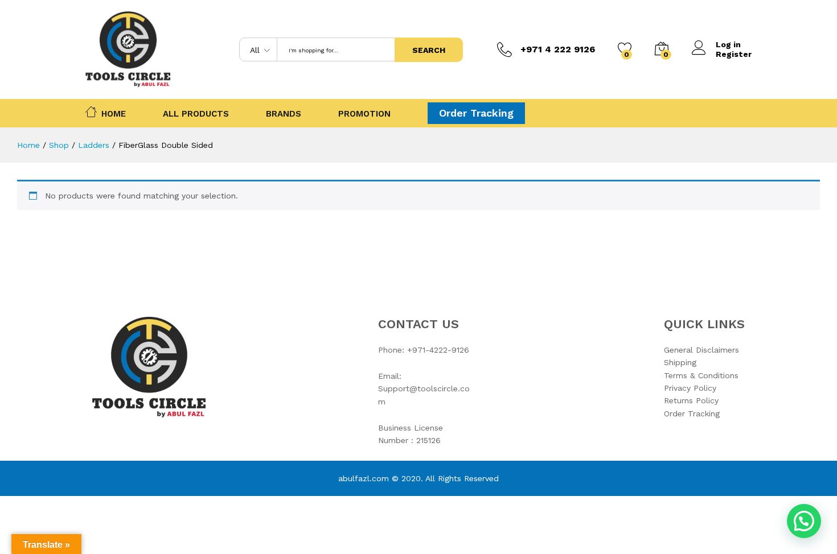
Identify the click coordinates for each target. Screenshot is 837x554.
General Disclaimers (701, 349)
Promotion (364, 114)
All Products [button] (196, 114)
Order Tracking (476, 113)
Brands (283, 114)
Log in (728, 44)
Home (113, 113)
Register (734, 54)
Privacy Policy (690, 387)
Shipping (680, 362)
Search (428, 50)
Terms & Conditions (701, 375)
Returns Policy (691, 400)
